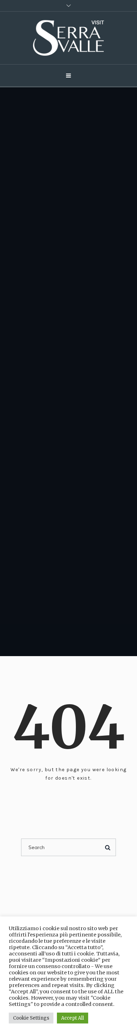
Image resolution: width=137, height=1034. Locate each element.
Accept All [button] (72, 1018)
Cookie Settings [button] (31, 1018)
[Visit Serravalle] (68, 38)
